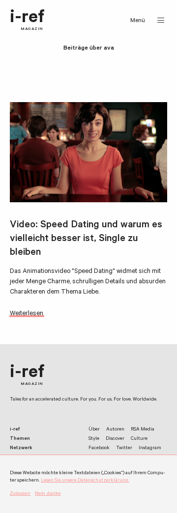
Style (93, 439)
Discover (115, 439)
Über (94, 429)
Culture (139, 439)
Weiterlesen (26, 314)
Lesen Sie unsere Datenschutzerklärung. (85, 481)
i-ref (27, 20)
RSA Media (142, 429)
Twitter (124, 448)
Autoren (115, 429)
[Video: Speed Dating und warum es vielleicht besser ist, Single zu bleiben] (88, 152)
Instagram (150, 448)
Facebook (99, 448)
